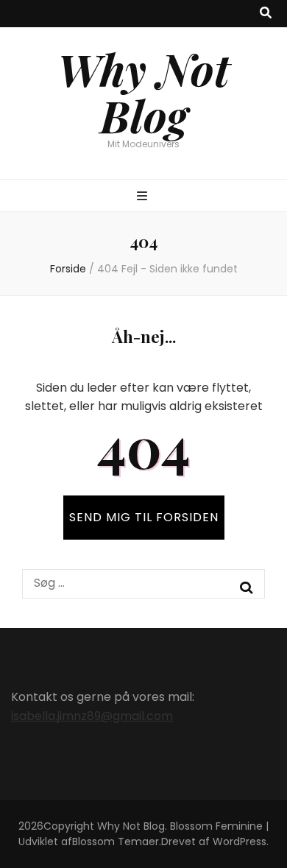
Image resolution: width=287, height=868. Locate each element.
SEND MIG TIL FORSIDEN (144, 517)
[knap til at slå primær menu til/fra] (144, 197)
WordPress (239, 841)
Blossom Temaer (115, 841)
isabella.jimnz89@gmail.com (92, 716)
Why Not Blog (143, 91)
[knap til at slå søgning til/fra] (266, 14)
